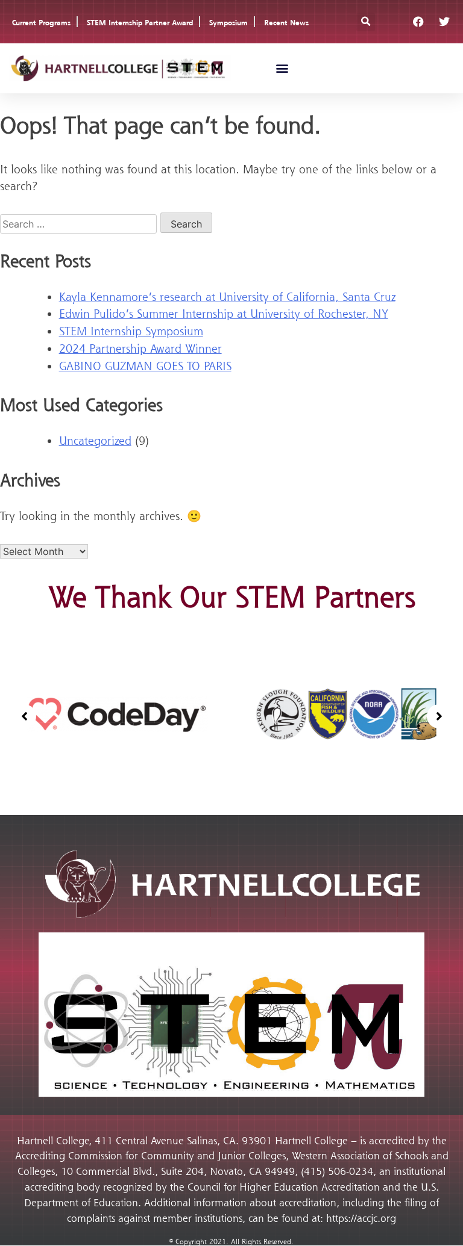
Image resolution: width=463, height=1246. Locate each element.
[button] (365, 22)
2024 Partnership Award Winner (140, 348)
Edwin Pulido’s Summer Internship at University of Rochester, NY (223, 313)
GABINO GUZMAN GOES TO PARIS (145, 366)
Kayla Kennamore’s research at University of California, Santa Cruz (227, 297)
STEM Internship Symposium (131, 331)
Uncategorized (95, 440)
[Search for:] (80, 223)
